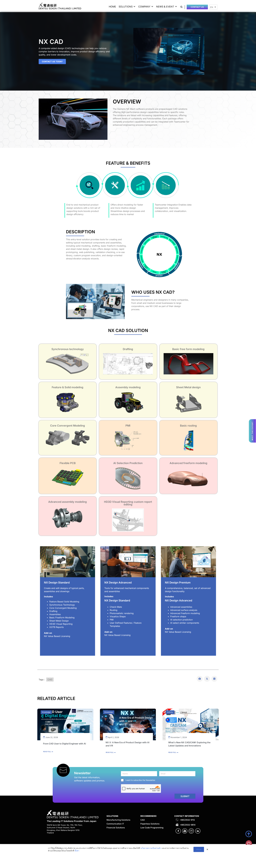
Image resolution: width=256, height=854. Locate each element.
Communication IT (115, 823)
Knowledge (46, 712)
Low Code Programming (151, 827)
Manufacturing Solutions (118, 820)
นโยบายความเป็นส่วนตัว (151, 848)
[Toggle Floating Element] (249, 843)
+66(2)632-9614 (187, 825)
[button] (127, 6)
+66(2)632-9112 (187, 820)
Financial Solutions (116, 827)
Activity (170, 712)
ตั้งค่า (77, 850)
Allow (198, 849)
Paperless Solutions (149, 823)
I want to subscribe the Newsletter (140, 780)
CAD (50, 679)
